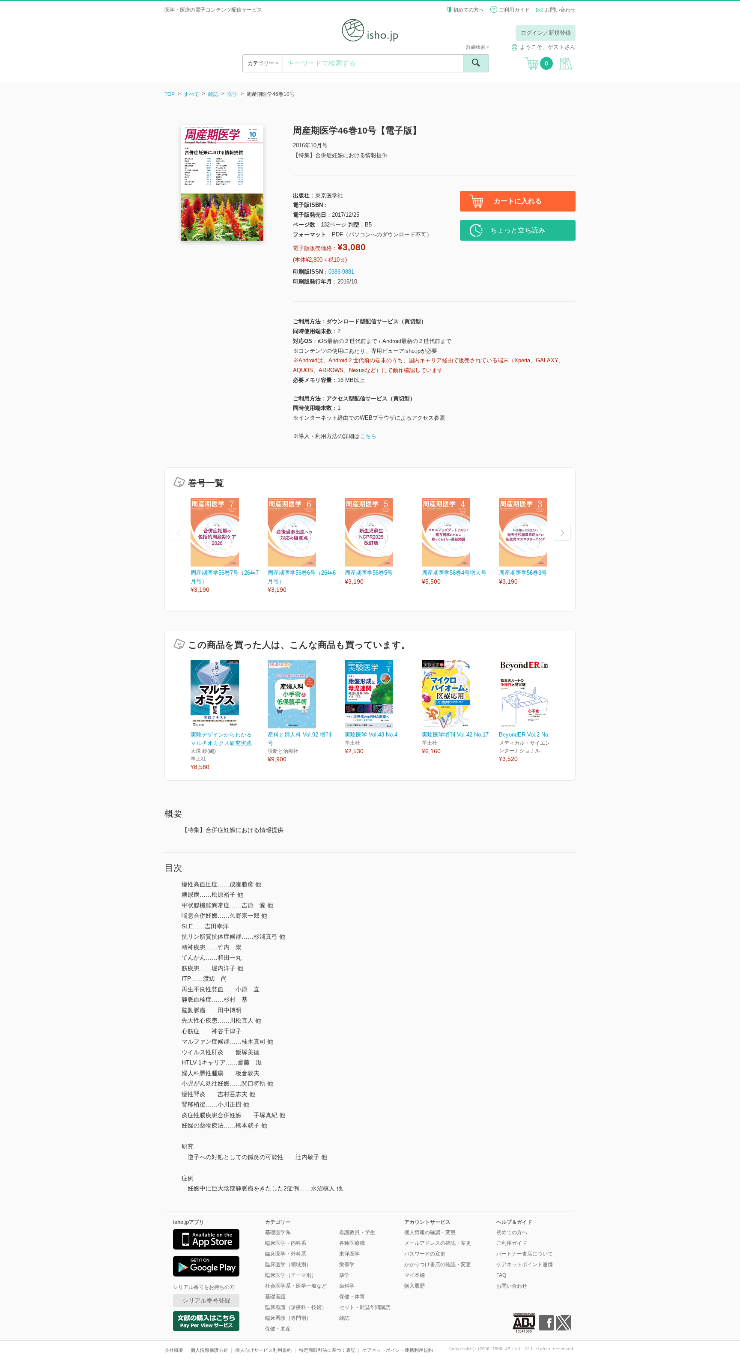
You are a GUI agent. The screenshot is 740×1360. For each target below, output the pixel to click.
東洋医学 (349, 1254)
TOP (169, 94)
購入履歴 (414, 1286)
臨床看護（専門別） (288, 1318)
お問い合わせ (560, 10)
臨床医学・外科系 (285, 1254)
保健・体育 (352, 1297)
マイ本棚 (414, 1275)
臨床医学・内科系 (285, 1243)
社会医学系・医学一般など (296, 1286)
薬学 (344, 1275)
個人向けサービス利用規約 (263, 1350)
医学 (232, 94)
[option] (229, 546)
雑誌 (213, 94)
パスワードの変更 (424, 1254)
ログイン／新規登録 (546, 33)
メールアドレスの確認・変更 (437, 1243)
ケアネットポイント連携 (524, 1265)
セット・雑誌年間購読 (365, 1307)
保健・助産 (278, 1329)
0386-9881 (341, 271)
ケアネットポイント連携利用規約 (397, 1350)
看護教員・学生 (357, 1232)
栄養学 (347, 1265)
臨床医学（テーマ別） (290, 1275)
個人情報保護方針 (209, 1350)
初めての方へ (468, 10)
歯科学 (347, 1286)
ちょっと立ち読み (517, 230)
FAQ (501, 1275)
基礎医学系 (278, 1232)
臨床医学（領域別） (288, 1265)
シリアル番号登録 (206, 1300)
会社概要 (173, 1350)
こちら (368, 436)
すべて (191, 94)
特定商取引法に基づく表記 (327, 1350)
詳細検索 (476, 47)
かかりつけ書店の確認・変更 (437, 1265)
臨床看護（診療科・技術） (296, 1307)
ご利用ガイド (514, 10)
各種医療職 (352, 1243)
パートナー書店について (524, 1254)
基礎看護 (275, 1297)
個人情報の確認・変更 (430, 1232)
